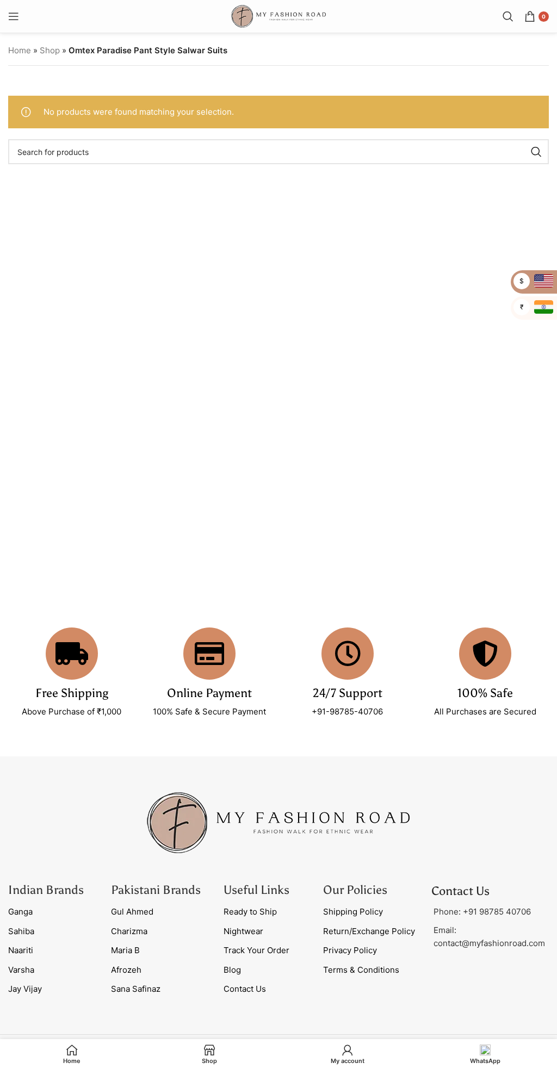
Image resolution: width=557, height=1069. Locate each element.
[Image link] (278, 822)
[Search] (508, 16)
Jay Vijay (25, 989)
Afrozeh (126, 970)
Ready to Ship (250, 911)
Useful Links (256, 889)
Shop (50, 50)
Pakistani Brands (156, 889)
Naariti (20, 950)
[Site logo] (278, 15)
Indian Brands (46, 889)
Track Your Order (256, 950)
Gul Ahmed (132, 911)
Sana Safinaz (135, 989)
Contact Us (245, 989)
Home (19, 50)
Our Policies (355, 889)
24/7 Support (347, 693)
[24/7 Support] (347, 653)
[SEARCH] (536, 151)
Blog (232, 970)
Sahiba (21, 931)
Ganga (20, 911)
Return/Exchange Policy (369, 931)
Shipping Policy (353, 911)
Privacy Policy (350, 950)
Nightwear (243, 931)
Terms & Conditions (361, 970)
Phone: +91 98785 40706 (482, 911)
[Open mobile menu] (13, 16)
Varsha (21, 970)
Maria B (125, 950)
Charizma (129, 931)
